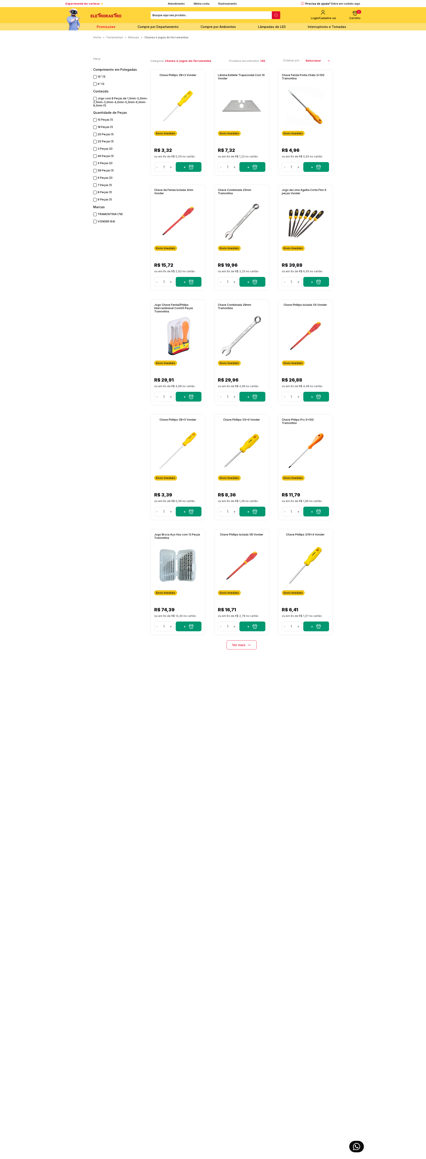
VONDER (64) (106, 221)
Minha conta (201, 3)
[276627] (188, 397)
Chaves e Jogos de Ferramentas (166, 37)
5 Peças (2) (105, 163)
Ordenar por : (292, 60)
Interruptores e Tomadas (327, 27)
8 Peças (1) (105, 192)
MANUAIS (133, 37)
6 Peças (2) (105, 177)
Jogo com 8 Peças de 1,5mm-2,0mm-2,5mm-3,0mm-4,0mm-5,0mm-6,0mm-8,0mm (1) (120, 102)
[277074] (252, 167)
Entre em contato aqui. (346, 3)
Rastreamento (227, 3)
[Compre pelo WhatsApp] (356, 1146)
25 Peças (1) (106, 141)
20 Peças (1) (106, 134)
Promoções (106, 27)
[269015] (188, 282)
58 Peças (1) (106, 170)
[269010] (316, 626)
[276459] (252, 397)
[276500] (252, 282)
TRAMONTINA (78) (110, 214)
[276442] (316, 511)
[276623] (188, 626)
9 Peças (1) (105, 199)
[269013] (252, 511)
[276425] (316, 167)
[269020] (252, 626)
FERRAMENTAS (114, 37)
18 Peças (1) (105, 127)
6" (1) (101, 84)
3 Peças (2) (105, 148)
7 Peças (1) (105, 185)
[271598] (188, 167)
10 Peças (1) (105, 119)
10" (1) (101, 76)
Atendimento (176, 3)
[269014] (188, 511)
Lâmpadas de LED (272, 27)
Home (97, 37)
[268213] (316, 282)
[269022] (316, 397)
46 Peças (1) (106, 156)
